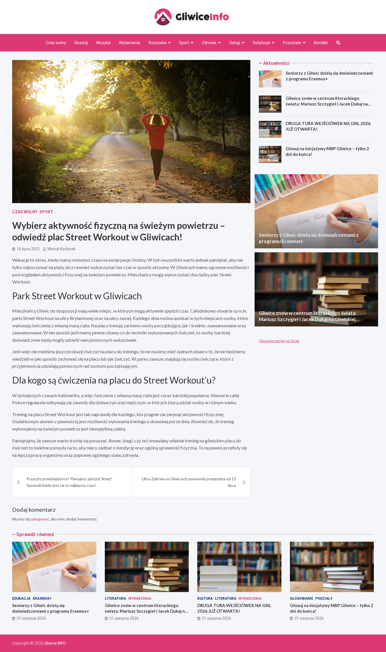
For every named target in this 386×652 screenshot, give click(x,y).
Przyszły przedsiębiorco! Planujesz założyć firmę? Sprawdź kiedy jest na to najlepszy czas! (69, 481)
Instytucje (261, 42)
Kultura (205, 599)
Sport (184, 42)
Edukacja (21, 599)
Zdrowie (209, 42)
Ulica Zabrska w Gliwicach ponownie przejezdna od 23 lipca (189, 481)
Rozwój (81, 42)
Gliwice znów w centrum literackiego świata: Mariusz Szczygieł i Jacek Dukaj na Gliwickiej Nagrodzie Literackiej (327, 104)
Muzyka (103, 42)
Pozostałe (292, 42)
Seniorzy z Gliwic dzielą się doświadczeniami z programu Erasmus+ (50, 608)
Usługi (234, 42)
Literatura (115, 599)
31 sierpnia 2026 (31, 618)
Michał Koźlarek (61, 249)
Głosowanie (301, 599)
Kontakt (321, 42)
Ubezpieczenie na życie (279, 340)
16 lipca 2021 (28, 249)
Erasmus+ (42, 599)
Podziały (324, 599)
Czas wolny (56, 42)
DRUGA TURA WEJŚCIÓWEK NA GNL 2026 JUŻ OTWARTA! (234, 608)
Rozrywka (157, 42)
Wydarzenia (129, 42)
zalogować (40, 519)
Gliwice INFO (55, 643)
